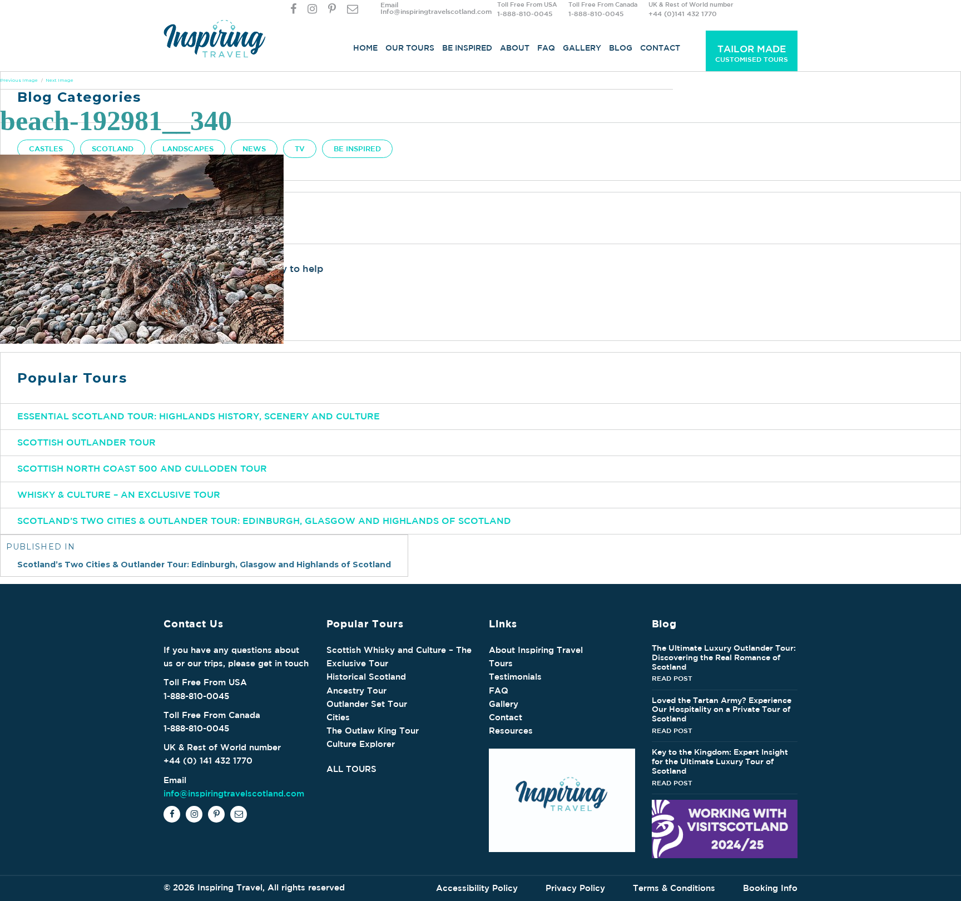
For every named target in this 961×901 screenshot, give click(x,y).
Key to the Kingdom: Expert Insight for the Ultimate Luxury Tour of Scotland (720, 761)
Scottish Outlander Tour (86, 442)
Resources (511, 730)
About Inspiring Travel (536, 650)
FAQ (546, 47)
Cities (338, 717)
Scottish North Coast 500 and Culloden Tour (142, 468)
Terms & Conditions (674, 888)
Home (365, 47)
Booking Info (770, 888)
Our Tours (409, 47)
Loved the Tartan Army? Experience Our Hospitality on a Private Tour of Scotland (721, 710)
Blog (620, 47)
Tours (501, 663)
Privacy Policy (575, 888)
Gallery (582, 47)
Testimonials (515, 676)
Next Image (59, 80)
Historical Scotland (366, 676)
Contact (660, 47)
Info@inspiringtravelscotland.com (436, 11)
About (514, 47)
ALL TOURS (351, 769)
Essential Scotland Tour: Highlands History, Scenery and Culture (198, 416)
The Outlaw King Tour (372, 730)
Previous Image (19, 80)
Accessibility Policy (477, 888)
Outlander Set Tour (366, 704)
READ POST (672, 678)
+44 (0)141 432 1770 (682, 13)
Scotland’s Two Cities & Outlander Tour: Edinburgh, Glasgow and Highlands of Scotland (264, 521)
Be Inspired (467, 47)
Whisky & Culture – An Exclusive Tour (118, 494)
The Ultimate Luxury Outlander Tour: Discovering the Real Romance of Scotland (724, 657)
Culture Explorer (360, 744)
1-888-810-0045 (524, 13)
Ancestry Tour (356, 690)
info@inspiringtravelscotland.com (234, 793)
